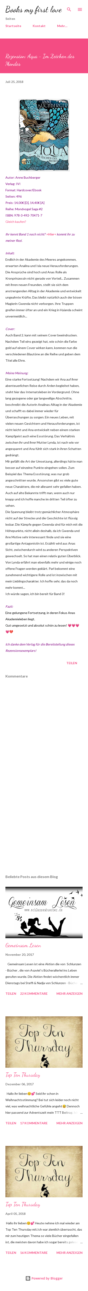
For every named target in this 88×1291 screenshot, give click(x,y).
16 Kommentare (34, 1253)
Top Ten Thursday (22, 1075)
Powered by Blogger (47, 1278)
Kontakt (39, 26)
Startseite (13, 26)
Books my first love (33, 9)
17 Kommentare (34, 1123)
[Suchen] (69, 8)
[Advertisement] (44, 828)
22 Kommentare (34, 993)
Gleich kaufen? (15, 222)
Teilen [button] (71, 663)
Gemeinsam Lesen (23, 945)
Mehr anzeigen (69, 993)
